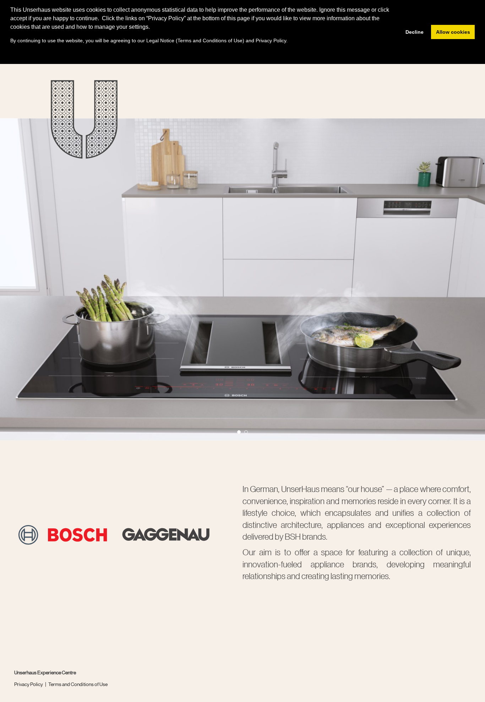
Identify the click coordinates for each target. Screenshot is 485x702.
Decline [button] (414, 32)
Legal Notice (160, 40)
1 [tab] (241, 434)
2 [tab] (248, 434)
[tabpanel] (242, 279)
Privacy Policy (28, 684)
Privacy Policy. (272, 40)
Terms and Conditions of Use (78, 684)
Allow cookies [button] (453, 32)
